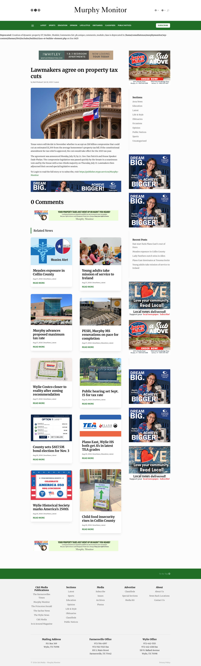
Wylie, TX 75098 (51, 647)
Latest (43, 25)
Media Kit (130, 600)
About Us (159, 591)
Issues (100, 596)
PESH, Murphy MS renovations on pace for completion (100, 334)
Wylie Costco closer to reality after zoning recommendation (49, 390)
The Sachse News (42, 610)
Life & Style (85, 25)
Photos (100, 604)
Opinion (73, 25)
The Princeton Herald (41, 606)
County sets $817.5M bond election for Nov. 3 (51, 449)
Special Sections (130, 596)
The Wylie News (41, 615)
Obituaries (98, 25)
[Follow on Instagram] (39, 10)
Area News (47, 279)
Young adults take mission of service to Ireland (98, 274)
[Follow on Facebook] (32, 10)
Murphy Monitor (42, 602)
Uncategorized (139, 141)
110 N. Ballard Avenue (150, 650)
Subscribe (163, 25)
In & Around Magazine (41, 624)
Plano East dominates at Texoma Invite (151, 260)
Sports (52, 25)
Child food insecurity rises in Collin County (98, 518)
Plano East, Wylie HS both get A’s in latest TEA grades (98, 445)
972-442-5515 (149, 643)
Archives (100, 600)
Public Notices (124, 25)
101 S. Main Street (100, 650)
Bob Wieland (38, 82)
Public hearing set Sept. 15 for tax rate (100, 393)
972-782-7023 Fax (100, 647)
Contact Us (159, 600)
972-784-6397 (100, 643)
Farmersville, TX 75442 (100, 653)
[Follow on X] (35, 10)
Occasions (137, 123)
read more (39, 283)
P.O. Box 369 (51, 643)
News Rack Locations (159, 596)
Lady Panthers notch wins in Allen (148, 256)
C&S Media (42, 619)
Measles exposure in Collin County (49, 272)
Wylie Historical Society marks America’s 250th (51, 507)
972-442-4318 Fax (149, 647)
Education (62, 25)
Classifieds (110, 25)
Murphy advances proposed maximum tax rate (48, 334)
